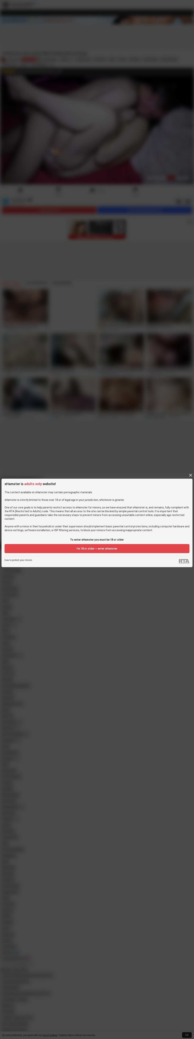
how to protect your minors (18, 560)
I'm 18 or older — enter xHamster (97, 548)
